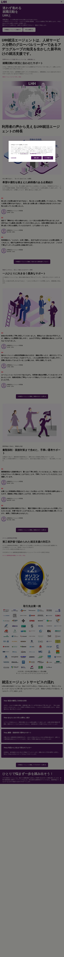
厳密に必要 (36, 157)
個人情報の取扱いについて (35, 153)
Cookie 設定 (13, 157)
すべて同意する (48, 157)
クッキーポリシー (24, 153)
